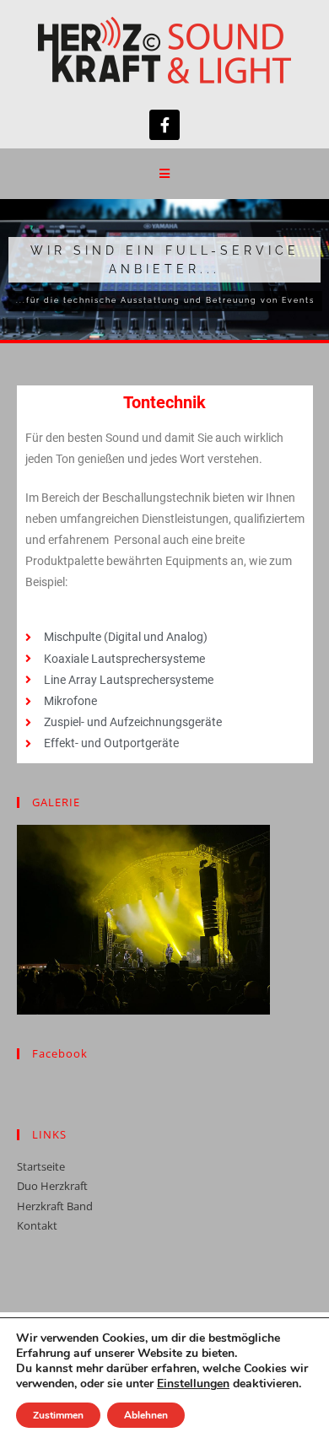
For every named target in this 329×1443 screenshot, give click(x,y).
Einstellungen (193, 1384)
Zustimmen (58, 1415)
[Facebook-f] (164, 125)
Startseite (41, 1166)
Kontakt (37, 1225)
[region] (164, 269)
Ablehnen (146, 1415)
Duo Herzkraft (52, 1185)
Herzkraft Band (55, 1206)
